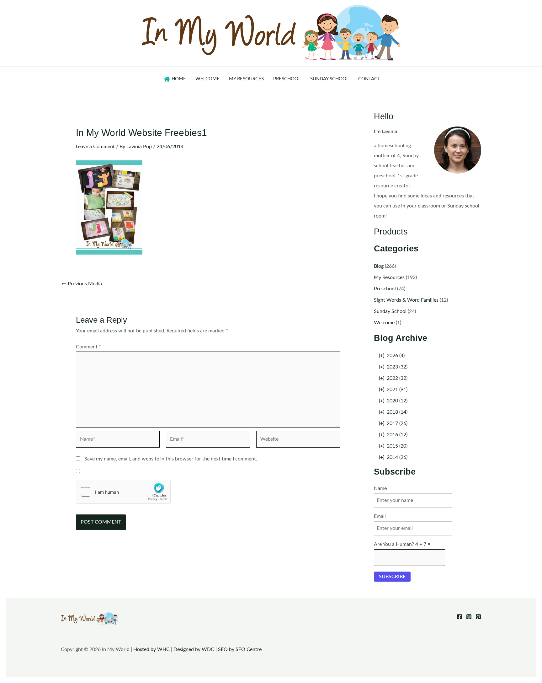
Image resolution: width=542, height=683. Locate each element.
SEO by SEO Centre (240, 649)
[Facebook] (459, 617)
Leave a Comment (95, 146)
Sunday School (390, 311)
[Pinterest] (478, 617)
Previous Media (81, 283)
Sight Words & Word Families (406, 300)
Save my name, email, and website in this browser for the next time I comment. (170, 458)
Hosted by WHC (151, 649)
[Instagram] (469, 617)
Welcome (384, 322)
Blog (379, 266)
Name (380, 488)
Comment (88, 346)
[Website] (298, 440)
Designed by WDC (193, 649)
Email (380, 516)
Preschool (385, 288)
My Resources (389, 277)
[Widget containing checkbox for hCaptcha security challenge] (123, 492)
